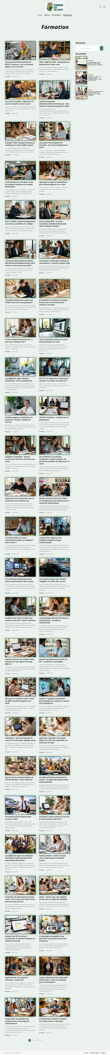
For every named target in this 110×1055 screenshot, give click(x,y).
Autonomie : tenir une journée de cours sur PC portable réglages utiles (20, 739)
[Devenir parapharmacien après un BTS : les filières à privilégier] (54, 647)
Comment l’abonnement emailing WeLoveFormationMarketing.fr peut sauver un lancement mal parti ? (20, 263)
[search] (100, 6)
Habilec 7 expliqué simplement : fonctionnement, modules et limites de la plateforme (54, 700)
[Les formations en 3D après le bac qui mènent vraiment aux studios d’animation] (20, 170)
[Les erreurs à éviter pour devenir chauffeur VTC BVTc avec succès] (54, 567)
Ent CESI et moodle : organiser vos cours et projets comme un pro (19, 102)
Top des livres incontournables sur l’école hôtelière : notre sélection (19, 778)
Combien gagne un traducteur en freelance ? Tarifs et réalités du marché (19, 419)
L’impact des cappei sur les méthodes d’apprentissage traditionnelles (50, 539)
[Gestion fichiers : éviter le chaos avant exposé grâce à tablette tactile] (54, 844)
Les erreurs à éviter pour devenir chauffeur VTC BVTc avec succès (52, 580)
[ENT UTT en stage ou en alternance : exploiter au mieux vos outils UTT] (54, 367)
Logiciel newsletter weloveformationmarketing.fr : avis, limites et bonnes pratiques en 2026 (54, 103)
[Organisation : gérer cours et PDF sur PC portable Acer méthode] (81, 63)
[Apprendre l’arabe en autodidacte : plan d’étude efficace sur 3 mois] (54, 170)
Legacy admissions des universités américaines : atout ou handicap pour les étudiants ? (53, 979)
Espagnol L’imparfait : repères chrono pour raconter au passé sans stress (20, 458)
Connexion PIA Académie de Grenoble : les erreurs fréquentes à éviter (53, 145)
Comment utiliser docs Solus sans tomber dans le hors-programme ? (19, 301)
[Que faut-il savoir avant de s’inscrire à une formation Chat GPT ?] (54, 805)
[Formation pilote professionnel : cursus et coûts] (20, 805)
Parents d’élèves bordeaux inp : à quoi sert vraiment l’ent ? (18, 340)
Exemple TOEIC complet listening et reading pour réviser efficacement (20, 143)
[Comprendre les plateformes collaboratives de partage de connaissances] (20, 1007)
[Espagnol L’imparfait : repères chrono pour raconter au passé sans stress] (20, 445)
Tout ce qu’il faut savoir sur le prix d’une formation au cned (53, 340)
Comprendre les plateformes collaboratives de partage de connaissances (17, 1021)
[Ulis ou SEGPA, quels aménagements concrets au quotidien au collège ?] (20, 210)
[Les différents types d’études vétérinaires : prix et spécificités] (20, 367)
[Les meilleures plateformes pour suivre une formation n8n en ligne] (20, 567)
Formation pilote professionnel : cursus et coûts (18, 817)
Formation (7, 76)
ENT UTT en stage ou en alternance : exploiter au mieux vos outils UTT (54, 379)
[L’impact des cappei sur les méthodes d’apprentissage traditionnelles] (54, 526)
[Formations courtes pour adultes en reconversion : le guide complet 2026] (54, 249)
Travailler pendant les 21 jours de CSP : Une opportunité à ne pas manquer (95, 93)
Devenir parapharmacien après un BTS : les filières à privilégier (53, 660)
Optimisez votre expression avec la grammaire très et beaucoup (19, 499)
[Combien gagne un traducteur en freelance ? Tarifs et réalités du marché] (20, 406)
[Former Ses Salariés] (55, 7)
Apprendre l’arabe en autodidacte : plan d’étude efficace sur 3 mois (53, 183)
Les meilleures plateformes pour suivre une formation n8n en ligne (19, 580)
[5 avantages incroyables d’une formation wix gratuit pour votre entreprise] (54, 924)
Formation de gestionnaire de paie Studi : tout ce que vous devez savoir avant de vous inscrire (20, 899)
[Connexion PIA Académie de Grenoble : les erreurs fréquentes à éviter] (54, 131)
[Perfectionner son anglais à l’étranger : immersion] (20, 966)
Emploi (90, 89)
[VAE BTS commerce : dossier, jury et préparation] (54, 406)
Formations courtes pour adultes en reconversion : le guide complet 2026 (54, 262)
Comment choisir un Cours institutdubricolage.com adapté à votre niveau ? (19, 539)
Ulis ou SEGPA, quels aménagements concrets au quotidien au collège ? (20, 222)
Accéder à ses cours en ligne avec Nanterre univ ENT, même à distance (20, 619)
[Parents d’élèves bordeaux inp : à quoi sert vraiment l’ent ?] (20, 328)
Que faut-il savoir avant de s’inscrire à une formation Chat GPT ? (54, 817)
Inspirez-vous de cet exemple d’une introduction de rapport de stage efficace (19, 661)
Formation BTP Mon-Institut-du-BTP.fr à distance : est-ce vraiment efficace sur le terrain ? (19, 64)
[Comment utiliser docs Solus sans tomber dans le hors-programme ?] (20, 288)
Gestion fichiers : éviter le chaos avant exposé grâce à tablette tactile (52, 857)
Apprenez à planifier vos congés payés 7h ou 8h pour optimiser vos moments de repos (53, 740)
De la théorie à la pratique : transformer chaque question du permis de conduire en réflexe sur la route (54, 460)
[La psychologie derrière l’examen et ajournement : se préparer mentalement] (54, 606)
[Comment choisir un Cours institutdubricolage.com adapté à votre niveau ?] (20, 526)
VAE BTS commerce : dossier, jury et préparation (54, 418)
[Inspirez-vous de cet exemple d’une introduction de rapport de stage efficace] (20, 647)
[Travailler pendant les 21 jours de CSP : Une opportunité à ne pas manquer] (81, 92)
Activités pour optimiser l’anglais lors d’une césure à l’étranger (53, 1020)
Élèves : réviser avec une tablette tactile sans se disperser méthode (53, 898)
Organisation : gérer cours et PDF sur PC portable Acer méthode (95, 63)
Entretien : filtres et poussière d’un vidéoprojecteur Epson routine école (95, 78)
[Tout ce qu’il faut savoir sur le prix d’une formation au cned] (54, 328)
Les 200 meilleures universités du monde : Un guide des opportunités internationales (53, 779)
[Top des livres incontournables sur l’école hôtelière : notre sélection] (20, 765)
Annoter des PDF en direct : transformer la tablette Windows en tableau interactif (20, 938)
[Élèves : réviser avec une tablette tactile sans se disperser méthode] (54, 885)
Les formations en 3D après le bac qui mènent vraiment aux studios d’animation (19, 184)
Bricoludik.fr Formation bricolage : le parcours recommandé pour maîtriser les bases (53, 302)
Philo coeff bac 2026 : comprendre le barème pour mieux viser (54, 63)
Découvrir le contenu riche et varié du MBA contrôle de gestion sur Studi (19, 700)
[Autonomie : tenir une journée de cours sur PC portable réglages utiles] (20, 726)
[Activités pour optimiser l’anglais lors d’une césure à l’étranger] (54, 1007)
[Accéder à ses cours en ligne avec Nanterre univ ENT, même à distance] (20, 606)
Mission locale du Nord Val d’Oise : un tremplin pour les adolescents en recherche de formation (54, 500)
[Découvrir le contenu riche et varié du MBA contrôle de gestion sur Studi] (20, 687)
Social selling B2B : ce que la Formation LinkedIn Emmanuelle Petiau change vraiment (53, 223)
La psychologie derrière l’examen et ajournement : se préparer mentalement (54, 620)
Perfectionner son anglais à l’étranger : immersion (16, 978)
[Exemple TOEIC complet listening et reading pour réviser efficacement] (20, 131)
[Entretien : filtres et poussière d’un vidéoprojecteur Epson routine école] (81, 77)
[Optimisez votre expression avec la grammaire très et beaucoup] (20, 487)
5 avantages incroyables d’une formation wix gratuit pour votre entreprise (53, 938)
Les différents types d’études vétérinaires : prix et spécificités (18, 379)
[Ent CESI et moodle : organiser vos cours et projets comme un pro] (20, 90)
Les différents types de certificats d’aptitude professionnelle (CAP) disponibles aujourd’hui (19, 857)
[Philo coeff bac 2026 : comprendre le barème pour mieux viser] (54, 50)
